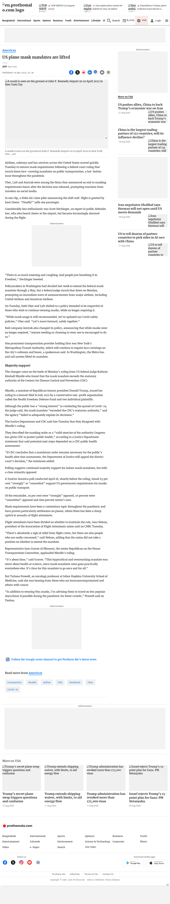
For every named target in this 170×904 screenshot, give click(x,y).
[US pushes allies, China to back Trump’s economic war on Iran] (158, 116)
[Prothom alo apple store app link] (157, 863)
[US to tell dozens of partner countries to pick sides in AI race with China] (158, 249)
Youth (68, 20)
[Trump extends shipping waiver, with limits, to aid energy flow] (63, 778)
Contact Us (108, 874)
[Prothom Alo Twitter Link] (14, 863)
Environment (65, 841)
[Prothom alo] (18, 8)
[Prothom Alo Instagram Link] (23, 863)
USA (60, 682)
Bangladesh (8, 20)
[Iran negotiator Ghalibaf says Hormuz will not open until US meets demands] (158, 220)
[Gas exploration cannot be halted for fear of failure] (88, 8)
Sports (36, 20)
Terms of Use (91, 874)
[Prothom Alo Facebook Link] (6, 863)
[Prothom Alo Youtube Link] (31, 863)
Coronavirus (14, 682)
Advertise (75, 874)
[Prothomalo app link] (133, 863)
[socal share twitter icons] (78, 74)
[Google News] (38, 862)
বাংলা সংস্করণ (90, 847)
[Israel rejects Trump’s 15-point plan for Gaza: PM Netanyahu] (148, 778)
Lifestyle (96, 20)
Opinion (46, 20)
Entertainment (81, 20)
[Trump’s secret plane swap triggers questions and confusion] (21, 778)
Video (5, 847)
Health (32, 682)
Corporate (118, 841)
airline (47, 682)
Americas (9, 50)
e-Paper (34, 847)
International (24, 20)
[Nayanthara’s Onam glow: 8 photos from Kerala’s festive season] (132, 8)
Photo (143, 841)
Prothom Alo (58, 874)
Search (61, 847)
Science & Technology (97, 841)
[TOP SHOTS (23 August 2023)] (43, 8)
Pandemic (75, 682)
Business (58, 20)
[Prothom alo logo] (17, 826)
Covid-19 (12, 689)
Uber (90, 682)
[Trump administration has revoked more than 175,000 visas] (106, 778)
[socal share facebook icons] (72, 74)
